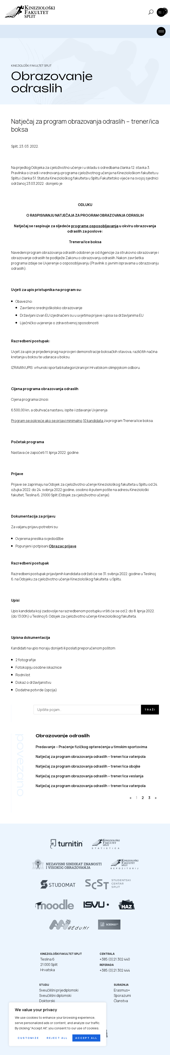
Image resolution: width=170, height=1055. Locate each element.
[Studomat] (57, 888)
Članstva (121, 1000)
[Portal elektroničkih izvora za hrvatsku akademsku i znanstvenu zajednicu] (126, 908)
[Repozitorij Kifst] (125, 867)
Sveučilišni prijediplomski (58, 990)
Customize (28, 1038)
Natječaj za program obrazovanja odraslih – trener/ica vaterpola (91, 756)
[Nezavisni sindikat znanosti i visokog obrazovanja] (67, 867)
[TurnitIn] (66, 847)
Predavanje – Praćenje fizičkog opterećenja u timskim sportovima (91, 746)
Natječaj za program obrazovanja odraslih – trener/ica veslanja (89, 776)
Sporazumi (122, 995)
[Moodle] (54, 908)
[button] (164, 11)
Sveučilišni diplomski (55, 995)
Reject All (57, 1038)
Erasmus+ (122, 990)
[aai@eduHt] (69, 928)
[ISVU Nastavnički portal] (96, 908)
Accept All (86, 1038)
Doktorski (47, 1000)
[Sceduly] (109, 928)
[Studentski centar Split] (107, 888)
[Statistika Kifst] (106, 847)
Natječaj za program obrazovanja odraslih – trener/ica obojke (88, 766)
